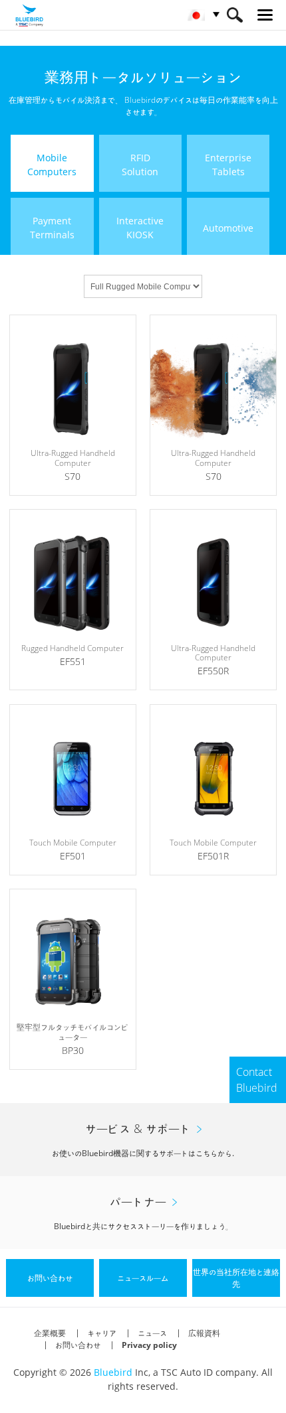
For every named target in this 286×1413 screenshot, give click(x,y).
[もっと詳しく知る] (72, 405)
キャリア (101, 1333)
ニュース (152, 1333)
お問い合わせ (77, 1345)
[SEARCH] (234, 15)
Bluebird (113, 1372)
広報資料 (204, 1333)
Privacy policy (149, 1345)
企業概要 (50, 1333)
